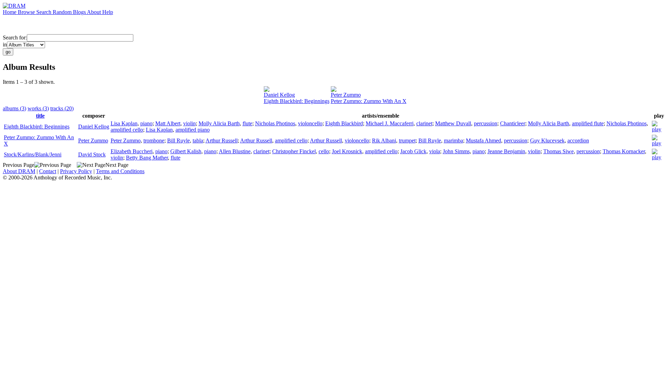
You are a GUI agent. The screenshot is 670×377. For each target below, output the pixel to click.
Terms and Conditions (120, 171)
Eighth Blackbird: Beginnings (296, 101)
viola (434, 151)
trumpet (407, 140)
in (5, 44)
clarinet (424, 123)
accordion (578, 140)
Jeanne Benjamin (506, 151)
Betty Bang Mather (147, 158)
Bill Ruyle (178, 140)
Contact (47, 171)
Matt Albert (167, 123)
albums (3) (14, 108)
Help (107, 12)
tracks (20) (62, 108)
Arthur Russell (222, 140)
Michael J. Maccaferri (390, 123)
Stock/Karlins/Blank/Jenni (32, 154)
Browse (27, 12)
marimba (453, 140)
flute (247, 123)
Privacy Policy (76, 171)
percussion (485, 123)
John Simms (456, 151)
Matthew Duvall (453, 123)
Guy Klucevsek (547, 140)
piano (146, 123)
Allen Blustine (235, 151)
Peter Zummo (346, 95)
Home (10, 12)
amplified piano (193, 130)
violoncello (310, 123)
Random (63, 12)
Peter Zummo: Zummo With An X (369, 101)
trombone (153, 140)
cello (324, 151)
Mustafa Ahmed (483, 140)
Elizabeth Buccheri (131, 151)
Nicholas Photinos (275, 123)
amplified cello (127, 130)
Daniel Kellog (279, 95)
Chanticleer (512, 123)
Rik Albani (384, 140)
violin (189, 123)
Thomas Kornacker (624, 151)
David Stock (92, 154)
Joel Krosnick (347, 151)
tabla (198, 140)
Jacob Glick (413, 151)
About (94, 12)
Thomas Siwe (558, 151)
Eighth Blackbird (344, 123)
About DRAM (19, 171)
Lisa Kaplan (124, 123)
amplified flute (588, 123)
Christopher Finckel (294, 151)
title (40, 116)
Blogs (80, 12)
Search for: (15, 37)
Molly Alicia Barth (219, 123)
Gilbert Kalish (185, 151)
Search (44, 12)
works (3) (38, 108)
